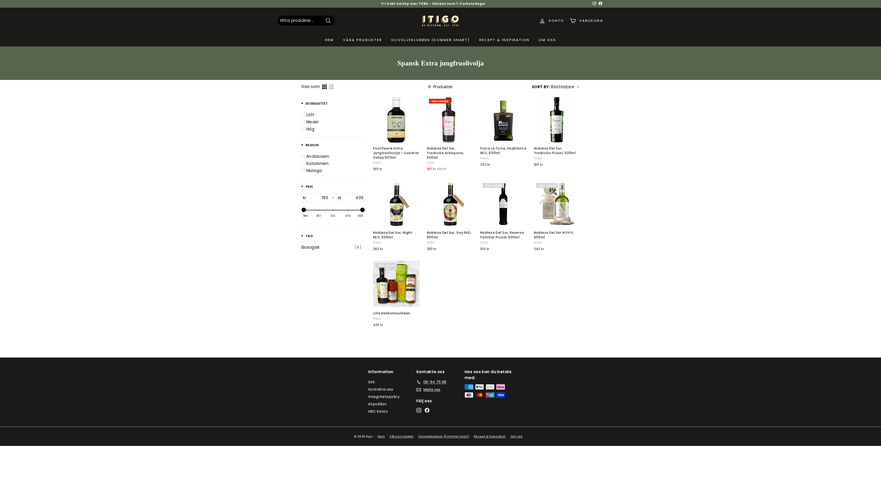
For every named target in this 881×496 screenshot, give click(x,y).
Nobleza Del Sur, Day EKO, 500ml (449, 235)
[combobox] (306, 20)
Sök (371, 382)
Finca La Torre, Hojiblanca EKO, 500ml (503, 150)
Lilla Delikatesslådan (391, 313)
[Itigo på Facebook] (427, 410)
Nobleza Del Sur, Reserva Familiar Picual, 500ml (502, 235)
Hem (329, 39)
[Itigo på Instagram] (418, 410)
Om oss (547, 39)
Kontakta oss (380, 389)
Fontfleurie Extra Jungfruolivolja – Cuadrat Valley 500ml (396, 153)
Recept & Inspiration (504, 39)
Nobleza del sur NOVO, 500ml (554, 235)
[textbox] (317, 198)
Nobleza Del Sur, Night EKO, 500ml (392, 235)
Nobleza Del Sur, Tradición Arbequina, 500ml (445, 153)
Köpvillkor (377, 404)
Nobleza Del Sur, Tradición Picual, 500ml (555, 150)
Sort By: (541, 87)
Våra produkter (362, 39)
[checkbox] (303, 114)
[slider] (303, 210)
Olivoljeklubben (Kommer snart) (430, 39)
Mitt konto (378, 411)
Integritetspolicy (384, 396)
